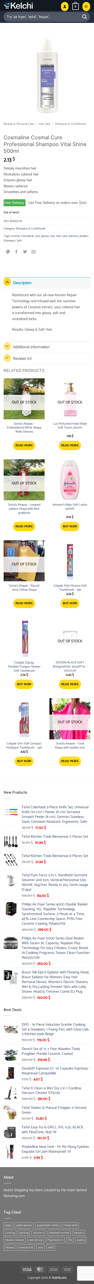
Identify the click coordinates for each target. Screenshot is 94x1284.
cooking (10, 1232)
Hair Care (44, 124)
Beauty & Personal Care (19, 124)
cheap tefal (70, 1225)
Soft (19, 240)
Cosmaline (27, 236)
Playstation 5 (55, 1240)
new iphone (36, 1240)
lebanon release (14, 1240)
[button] (75, 6)
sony (40, 1247)
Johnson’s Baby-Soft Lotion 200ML (70, 507)
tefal (51, 1247)
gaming (24, 1232)
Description (22, 283)
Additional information (31, 347)
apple (8, 1225)
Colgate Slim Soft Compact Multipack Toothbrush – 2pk (24, 746)
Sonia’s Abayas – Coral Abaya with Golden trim (70, 746)
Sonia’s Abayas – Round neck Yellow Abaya (24, 588)
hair (52, 236)
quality (81, 1240)
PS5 (70, 1240)
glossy (45, 236)
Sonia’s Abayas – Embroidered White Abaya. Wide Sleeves (24, 428)
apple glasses (24, 1225)
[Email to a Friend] (34, 252)
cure (37, 236)
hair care (61, 236)
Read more (24, 445)
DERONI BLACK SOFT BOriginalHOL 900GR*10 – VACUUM (70, 667)
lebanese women (59, 1232)
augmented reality (48, 1225)
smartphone (25, 1247)
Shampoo (9, 240)
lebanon (79, 1232)
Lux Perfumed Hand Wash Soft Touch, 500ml (70, 426)
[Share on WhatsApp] (8, 252)
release (9, 1247)
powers (84, 236)
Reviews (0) (22, 358)
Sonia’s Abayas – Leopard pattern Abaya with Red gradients (24, 509)
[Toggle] (7, 282)
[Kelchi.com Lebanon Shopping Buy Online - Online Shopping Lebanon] (30, 5)
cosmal (15, 236)
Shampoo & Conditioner (70, 124)
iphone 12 (39, 1232)
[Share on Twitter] (25, 252)
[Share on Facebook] (16, 252)
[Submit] (84, 16)
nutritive (73, 236)
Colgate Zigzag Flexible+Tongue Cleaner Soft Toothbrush (24, 667)
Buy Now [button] (70, 526)
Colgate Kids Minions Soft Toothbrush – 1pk (70, 588)
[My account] (64, 6)
